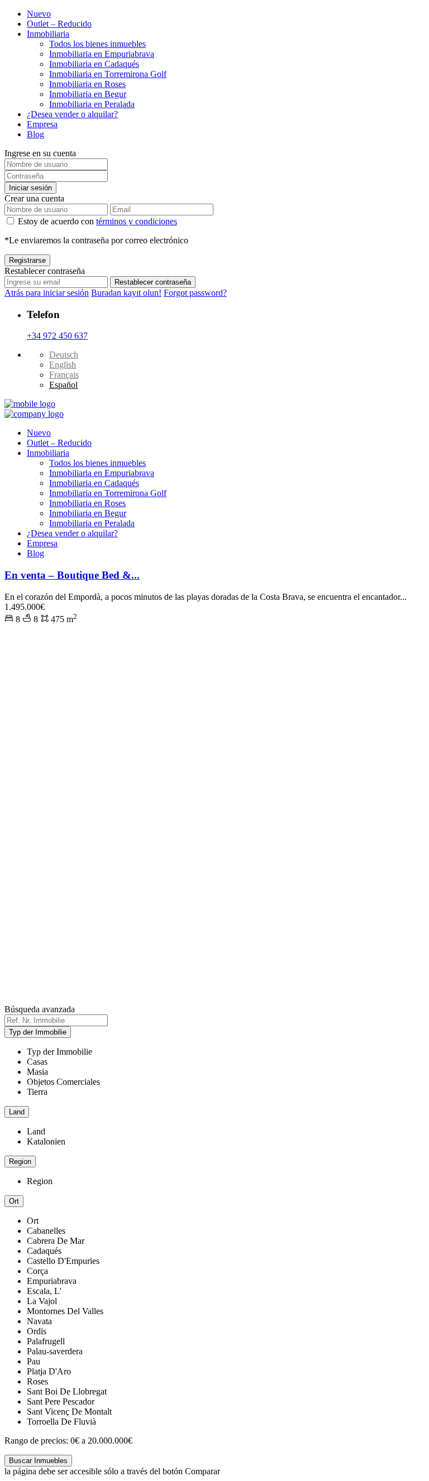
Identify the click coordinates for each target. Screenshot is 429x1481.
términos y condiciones (136, 221)
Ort (14, 1201)
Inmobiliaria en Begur (87, 94)
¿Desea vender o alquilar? (72, 114)
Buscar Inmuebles (38, 1460)
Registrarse (27, 260)
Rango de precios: (36, 1440)
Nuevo (39, 13)
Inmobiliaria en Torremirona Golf (107, 74)
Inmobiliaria (48, 34)
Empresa (42, 124)
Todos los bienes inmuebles (97, 44)
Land (17, 1112)
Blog (35, 134)
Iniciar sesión (30, 188)
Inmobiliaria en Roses (87, 84)
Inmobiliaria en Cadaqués (94, 64)
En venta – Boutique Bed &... (72, 575)
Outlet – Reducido (59, 23)
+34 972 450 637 (57, 335)
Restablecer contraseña (153, 282)
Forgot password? (195, 292)
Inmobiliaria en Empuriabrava (101, 54)
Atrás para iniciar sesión (46, 292)
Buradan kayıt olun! (126, 292)
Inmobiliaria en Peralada (92, 104)
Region (20, 1161)
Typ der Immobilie (37, 1032)
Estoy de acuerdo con (97, 221)
